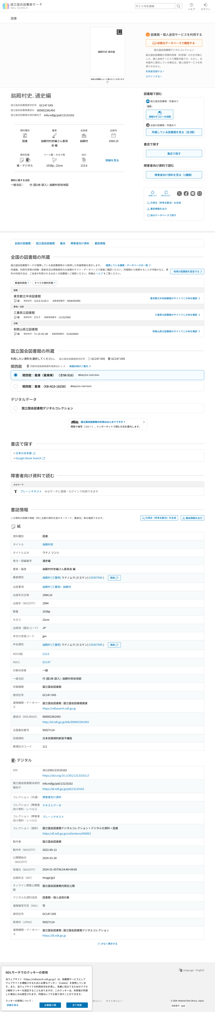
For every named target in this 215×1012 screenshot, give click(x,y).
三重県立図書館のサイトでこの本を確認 (176, 314)
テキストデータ (51, 805)
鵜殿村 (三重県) (51, 577)
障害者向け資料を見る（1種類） (174, 175)
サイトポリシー (114, 1001)
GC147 (46, 662)
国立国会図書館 (45, 243)
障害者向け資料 (80, 243)
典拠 (112, 577)
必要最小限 (50, 1005)
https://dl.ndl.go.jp (54, 935)
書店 (62, 243)
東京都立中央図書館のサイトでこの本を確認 (173, 298)
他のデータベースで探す (163, 215)
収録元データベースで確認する (176, 43)
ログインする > (154, 76)
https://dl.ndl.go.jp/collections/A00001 (66, 833)
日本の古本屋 (24, 453)
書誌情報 (100, 243)
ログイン (205, 9)
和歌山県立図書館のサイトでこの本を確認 (175, 331)
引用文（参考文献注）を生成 (165, 202)
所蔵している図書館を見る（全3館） (174, 132)
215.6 (45, 654)
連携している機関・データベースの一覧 (127, 265)
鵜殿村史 (47, 544)
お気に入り (152, 195)
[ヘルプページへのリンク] (107, 81)
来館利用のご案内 (78, 366)
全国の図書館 (23, 243)
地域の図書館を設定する (186, 271)
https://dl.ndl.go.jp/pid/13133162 (63, 789)
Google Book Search (29, 458)
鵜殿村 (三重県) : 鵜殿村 (56, 587)
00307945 (96, 577)
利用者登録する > (155, 71)
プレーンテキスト (31, 491)
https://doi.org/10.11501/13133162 (64, 775)
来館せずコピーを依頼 (160, 116)
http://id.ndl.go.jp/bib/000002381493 (65, 722)
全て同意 (77, 1005)
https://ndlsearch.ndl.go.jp (59, 708)
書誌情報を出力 (158, 208)
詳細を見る (112, 160)
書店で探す (174, 153)
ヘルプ (191, 9)
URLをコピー (166, 195)
